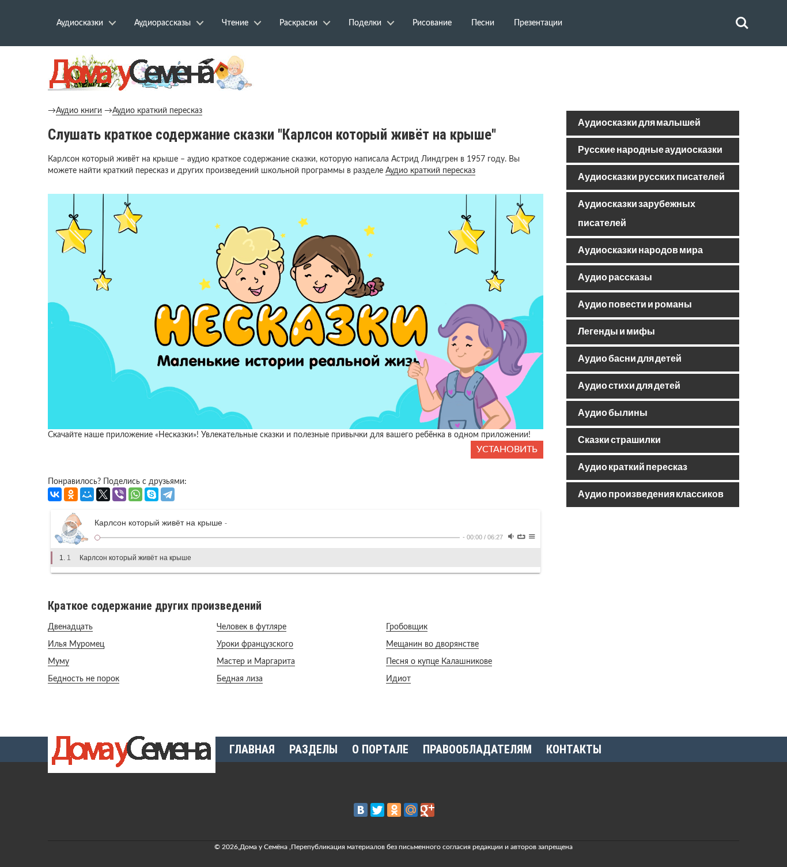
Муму (58, 662)
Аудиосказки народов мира (640, 250)
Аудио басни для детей (630, 359)
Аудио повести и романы (635, 304)
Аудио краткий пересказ (157, 111)
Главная (252, 749)
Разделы (313, 749)
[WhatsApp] (135, 494)
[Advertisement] (652, 599)
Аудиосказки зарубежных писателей (636, 214)
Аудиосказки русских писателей (651, 177)
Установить (507, 449)
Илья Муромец (76, 644)
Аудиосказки (79, 23)
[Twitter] (377, 810)
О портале (380, 749)
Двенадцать (70, 627)
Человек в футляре (251, 627)
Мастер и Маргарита (256, 662)
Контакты (573, 749)
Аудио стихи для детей (629, 386)
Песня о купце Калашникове (439, 662)
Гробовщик (406, 627)
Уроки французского (255, 644)
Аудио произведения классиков (651, 494)
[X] (103, 494)
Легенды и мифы (616, 331)
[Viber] (119, 494)
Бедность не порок (83, 679)
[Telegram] (168, 494)
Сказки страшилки (619, 440)
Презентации (538, 23)
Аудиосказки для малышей (639, 123)
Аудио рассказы (615, 277)
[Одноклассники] (71, 494)
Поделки (365, 23)
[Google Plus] (427, 810)
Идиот (398, 679)
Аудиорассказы (162, 23)
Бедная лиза (240, 679)
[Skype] (151, 494)
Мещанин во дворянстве (432, 644)
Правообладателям (477, 749)
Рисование (432, 23)
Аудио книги (79, 111)
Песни (482, 23)
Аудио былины (613, 413)
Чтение (235, 23)
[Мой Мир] (87, 494)
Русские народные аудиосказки (650, 150)
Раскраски (298, 23)
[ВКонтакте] (55, 494)
